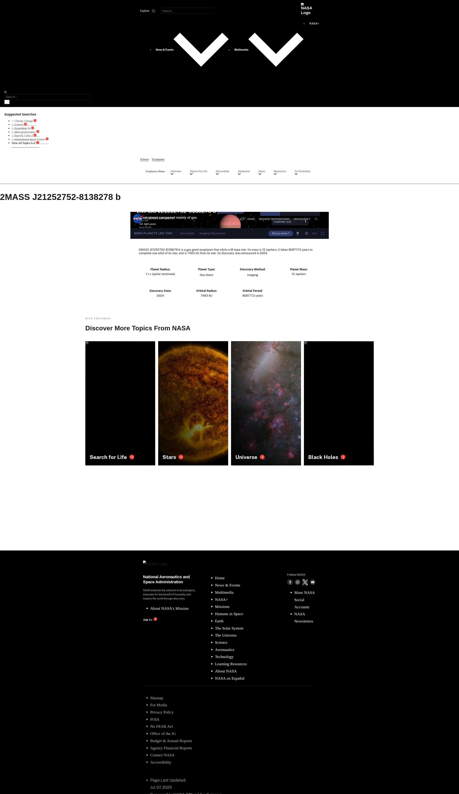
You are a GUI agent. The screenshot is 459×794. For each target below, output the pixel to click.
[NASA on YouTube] (313, 582)
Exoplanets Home (155, 171)
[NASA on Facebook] (290, 582)
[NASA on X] (305, 582)
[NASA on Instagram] (297, 582)
